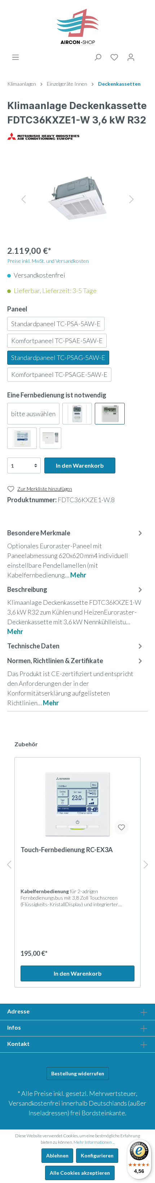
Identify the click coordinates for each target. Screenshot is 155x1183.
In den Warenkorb (80, 465)
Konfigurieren (97, 1155)
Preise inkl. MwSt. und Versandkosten (48, 261)
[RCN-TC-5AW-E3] (50, 438)
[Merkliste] (114, 57)
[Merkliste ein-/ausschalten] (121, 827)
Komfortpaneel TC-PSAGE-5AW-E (59, 374)
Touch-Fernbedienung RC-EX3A (67, 850)
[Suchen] (97, 57)
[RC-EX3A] (22, 438)
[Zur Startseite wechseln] (77, 27)
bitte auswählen (33, 414)
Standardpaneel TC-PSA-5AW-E (56, 324)
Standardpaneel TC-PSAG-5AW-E (58, 357)
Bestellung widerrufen (77, 1073)
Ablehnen (57, 1155)
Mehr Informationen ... (94, 1142)
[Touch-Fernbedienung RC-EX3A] (77, 804)
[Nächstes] (131, 198)
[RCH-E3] (77, 413)
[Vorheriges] (23, 198)
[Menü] (15, 57)
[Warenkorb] (143, 56)
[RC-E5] (109, 413)
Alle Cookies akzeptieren (80, 1173)
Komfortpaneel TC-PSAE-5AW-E (57, 341)
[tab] (75, 553)
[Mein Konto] (131, 57)
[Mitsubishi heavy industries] (43, 135)
